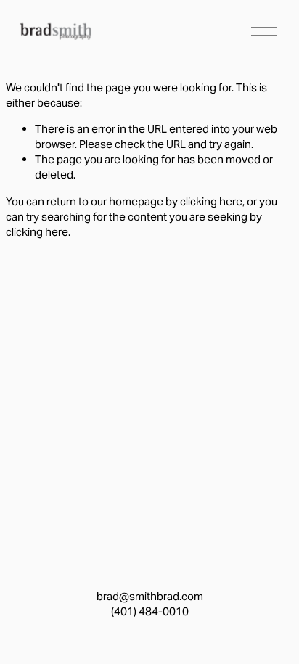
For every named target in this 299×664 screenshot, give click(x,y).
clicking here (211, 201)
